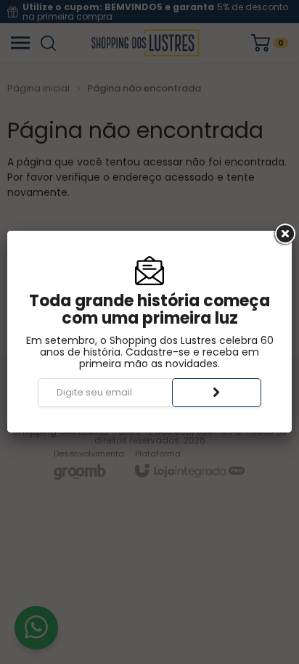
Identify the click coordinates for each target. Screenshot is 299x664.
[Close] (283, 234)
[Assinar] (216, 392)
